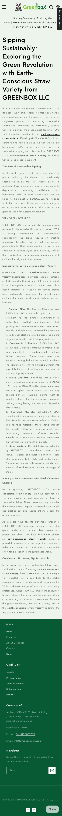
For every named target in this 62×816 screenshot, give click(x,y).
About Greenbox (15, 642)
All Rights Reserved (36, 800)
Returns (10, 694)
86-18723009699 (25, 734)
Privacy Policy (13, 677)
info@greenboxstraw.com (27, 741)
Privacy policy (53, 800)
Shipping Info (13, 689)
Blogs (9, 654)
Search (10, 672)
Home (7, 22)
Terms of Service (15, 683)
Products (11, 637)
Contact (10, 648)
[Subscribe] (51, 770)
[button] (3, 6)
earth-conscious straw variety (27, 539)
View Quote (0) (59, 19)
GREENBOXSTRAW (19, 800)
